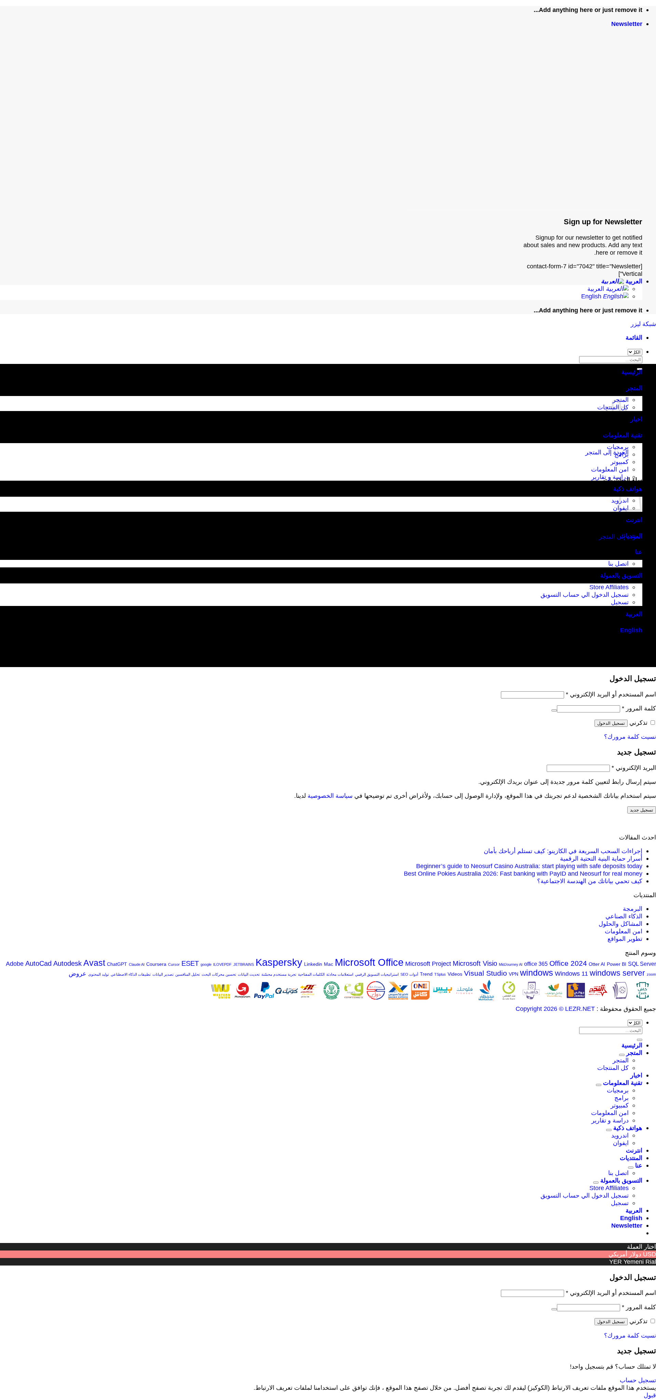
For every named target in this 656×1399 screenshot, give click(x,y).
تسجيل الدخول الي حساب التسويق (585, 594)
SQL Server (642, 964)
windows (536, 972)
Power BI (616, 964)
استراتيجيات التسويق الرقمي (377, 974)
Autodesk (67, 963)
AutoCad (38, 963)
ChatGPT (117, 964)
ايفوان (621, 1142)
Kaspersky (279, 962)
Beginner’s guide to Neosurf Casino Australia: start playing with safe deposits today (529, 866)
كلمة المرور (639, 708)
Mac (328, 964)
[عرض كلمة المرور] (554, 710)
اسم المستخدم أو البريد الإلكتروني (611, 694)
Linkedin (313, 964)
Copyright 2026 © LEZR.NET (555, 1008)
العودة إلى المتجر (607, 452)
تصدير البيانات (163, 974)
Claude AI (137, 964)
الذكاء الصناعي (623, 916)
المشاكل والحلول (620, 923)
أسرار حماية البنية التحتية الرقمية (601, 858)
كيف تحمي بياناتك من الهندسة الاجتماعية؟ (589, 881)
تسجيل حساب (638, 1380)
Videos (455, 974)
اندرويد (620, 1135)
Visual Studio (485, 973)
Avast (94, 962)
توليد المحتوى (98, 974)
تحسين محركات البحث (219, 974)
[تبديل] (622, 1055)
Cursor (174, 964)
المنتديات (631, 535)
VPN (513, 974)
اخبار (636, 419)
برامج (621, 454)
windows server (617, 973)
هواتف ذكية (627, 1127)
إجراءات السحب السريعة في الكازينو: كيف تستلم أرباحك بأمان (563, 850)
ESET (190, 963)
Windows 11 (571, 973)
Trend (426, 974)
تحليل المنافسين (187, 974)
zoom (651, 974)
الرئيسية (631, 372)
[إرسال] (639, 1040)
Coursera (156, 964)
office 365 (536, 964)
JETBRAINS (243, 964)
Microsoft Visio (475, 963)
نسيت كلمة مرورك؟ (630, 736)
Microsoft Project (428, 963)
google (206, 964)
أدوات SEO (409, 974)
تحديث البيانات (249, 974)
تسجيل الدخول (611, 723)
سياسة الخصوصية (330, 795)
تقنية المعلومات (622, 435)
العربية (633, 281)
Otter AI (597, 964)
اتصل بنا (618, 563)
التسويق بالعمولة (621, 575)
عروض (77, 973)
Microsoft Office (369, 962)
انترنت (634, 519)
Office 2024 (568, 963)
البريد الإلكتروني (634, 767)
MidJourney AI (510, 964)
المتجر (634, 388)
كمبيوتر (620, 461)
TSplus (440, 974)
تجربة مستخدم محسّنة (278, 974)
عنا (638, 551)
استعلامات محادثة (339, 974)
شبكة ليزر (643, 323)
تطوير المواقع (624, 938)
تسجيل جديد (641, 809)
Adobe (15, 963)
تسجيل (620, 602)
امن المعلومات (610, 469)
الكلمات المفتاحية (311, 974)
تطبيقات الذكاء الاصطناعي (131, 974)
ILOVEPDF (222, 964)
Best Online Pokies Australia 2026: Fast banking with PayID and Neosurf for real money (523, 873)
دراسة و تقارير (610, 476)
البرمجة (632, 908)
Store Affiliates (609, 587)
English (592, 296)
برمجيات (618, 446)
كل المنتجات (613, 1067)
